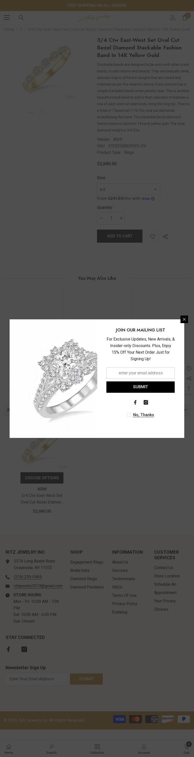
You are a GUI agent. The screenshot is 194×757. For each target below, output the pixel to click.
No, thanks (143, 414)
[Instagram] (146, 402)
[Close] (184, 319)
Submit (140, 386)
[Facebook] (135, 402)
